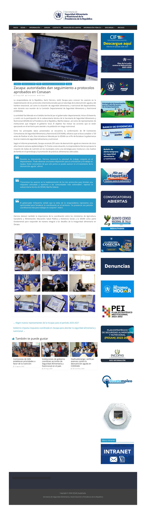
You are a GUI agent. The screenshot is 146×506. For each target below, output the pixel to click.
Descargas (109, 28)
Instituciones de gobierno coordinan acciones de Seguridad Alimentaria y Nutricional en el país (53, 362)
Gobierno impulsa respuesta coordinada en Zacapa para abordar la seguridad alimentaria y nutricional (54, 329)
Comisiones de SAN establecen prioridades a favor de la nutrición (24, 361)
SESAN (23, 28)
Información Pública (92, 28)
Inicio (15, 28)
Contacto (57, 28)
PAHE (39, 84)
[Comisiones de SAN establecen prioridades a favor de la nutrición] (26, 343)
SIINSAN (47, 28)
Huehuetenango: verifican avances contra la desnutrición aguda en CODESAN (82, 362)
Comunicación (31, 95)
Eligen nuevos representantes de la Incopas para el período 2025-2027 (46, 322)
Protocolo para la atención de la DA (53, 84)
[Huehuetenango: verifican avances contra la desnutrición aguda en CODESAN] (84, 343)
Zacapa (69, 84)
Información (34, 28)
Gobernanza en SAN (29, 84)
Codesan (17, 84)
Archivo (121, 28)
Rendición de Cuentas (72, 28)
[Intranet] (117, 445)
